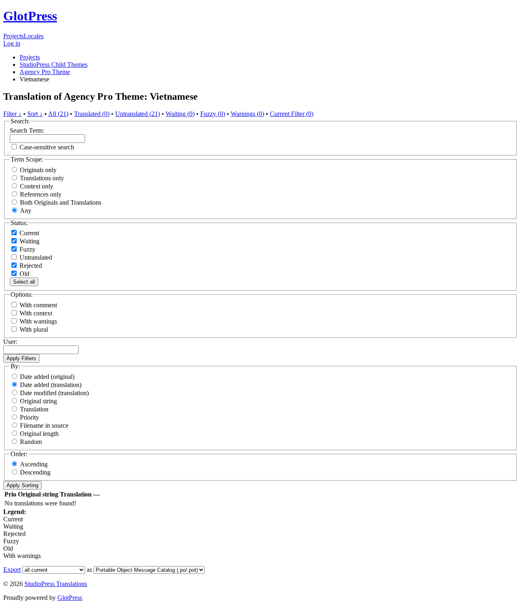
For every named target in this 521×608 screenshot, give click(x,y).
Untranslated (35, 257)
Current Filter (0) (291, 113)
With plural (34, 329)
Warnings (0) (247, 113)
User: (10, 341)
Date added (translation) (50, 384)
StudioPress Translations (55, 583)
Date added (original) (47, 376)
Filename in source (44, 425)
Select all (24, 282)
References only (40, 194)
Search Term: (27, 130)
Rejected (30, 265)
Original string (38, 401)
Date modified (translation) (54, 392)
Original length (39, 433)
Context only (36, 186)
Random (31, 441)
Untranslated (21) (137, 113)
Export (12, 569)
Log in (11, 43)
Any (25, 210)
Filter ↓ (12, 113)
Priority (29, 417)
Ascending (34, 464)
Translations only (42, 178)
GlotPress (30, 16)
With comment (38, 305)
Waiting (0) (180, 113)
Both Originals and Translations (60, 202)
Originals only (38, 169)
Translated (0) (91, 113)
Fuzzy (26, 249)
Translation (34, 409)
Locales (34, 36)
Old (23, 273)
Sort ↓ (35, 113)
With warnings (38, 321)
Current (28, 233)
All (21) (58, 113)
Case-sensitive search (47, 147)
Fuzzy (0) (212, 113)
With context (36, 313)
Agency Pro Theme (45, 71)
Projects (13, 36)
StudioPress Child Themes (54, 64)
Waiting (28, 241)
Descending (35, 472)
